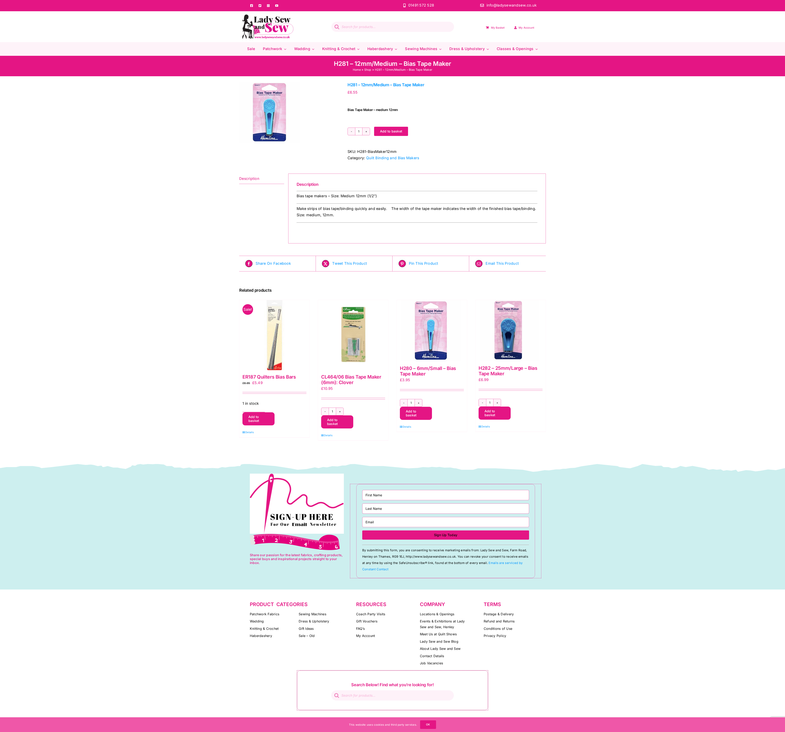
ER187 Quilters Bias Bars (269, 377)
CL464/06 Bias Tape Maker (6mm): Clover (351, 380)
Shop (367, 69)
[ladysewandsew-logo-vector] (267, 16)
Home (357, 69)
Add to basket (391, 131)
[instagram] (268, 5)
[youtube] (277, 5)
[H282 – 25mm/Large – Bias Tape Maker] (510, 330)
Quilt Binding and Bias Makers (392, 158)
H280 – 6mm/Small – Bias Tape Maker (428, 371)
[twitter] (260, 5)
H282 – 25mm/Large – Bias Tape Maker (508, 371)
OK (428, 724)
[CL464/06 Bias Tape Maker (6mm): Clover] (353, 335)
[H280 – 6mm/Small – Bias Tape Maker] (432, 331)
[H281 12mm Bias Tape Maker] (290, 112)
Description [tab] (249, 178)
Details (249, 432)
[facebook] (251, 5)
